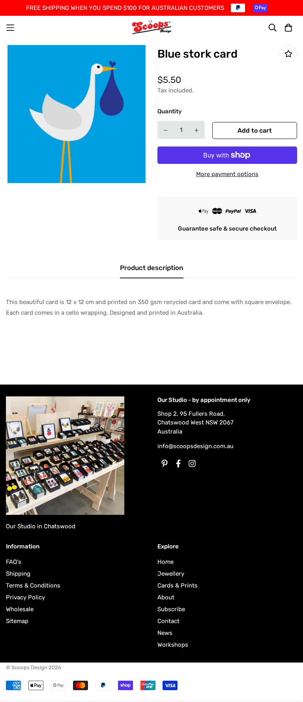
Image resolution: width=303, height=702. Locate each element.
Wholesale (20, 609)
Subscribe (171, 609)
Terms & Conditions (33, 585)
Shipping (18, 573)
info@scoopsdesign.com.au (195, 446)
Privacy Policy (25, 597)
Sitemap (17, 621)
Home (165, 561)
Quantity (169, 111)
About (165, 597)
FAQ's (13, 561)
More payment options (227, 174)
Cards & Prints (177, 585)
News (164, 632)
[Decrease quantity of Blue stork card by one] (166, 130)
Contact (168, 621)
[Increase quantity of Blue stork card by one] (196, 130)
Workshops (172, 644)
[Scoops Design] (151, 27)
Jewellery (170, 573)
